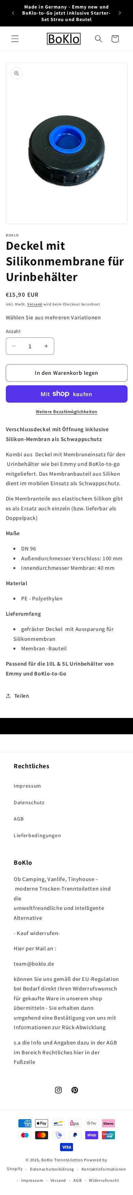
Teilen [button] (21, 695)
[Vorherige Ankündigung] (13, 13)
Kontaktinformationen (104, 1169)
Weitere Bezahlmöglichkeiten (66, 412)
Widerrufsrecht (104, 1180)
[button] (15, 39)
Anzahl (13, 331)
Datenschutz (29, 802)
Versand (34, 304)
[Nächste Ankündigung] (120, 13)
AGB (19, 818)
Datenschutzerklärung (52, 1169)
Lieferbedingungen (37, 835)
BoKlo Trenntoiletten (62, 1159)
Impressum (27, 785)
